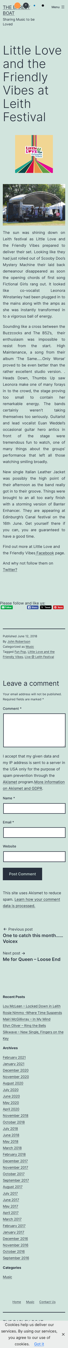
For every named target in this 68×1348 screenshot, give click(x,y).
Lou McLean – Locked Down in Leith (32, 1006)
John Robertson (18, 641)
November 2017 (15, 1167)
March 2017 (12, 1219)
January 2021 (13, 1064)
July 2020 (11, 1090)
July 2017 (10, 1193)
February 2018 (14, 1154)
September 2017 (16, 1180)
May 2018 (10, 1141)
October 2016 (14, 1251)
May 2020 (11, 1103)
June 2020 (11, 1096)
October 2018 (14, 1122)
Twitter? (10, 569)
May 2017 (10, 1206)
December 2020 (16, 1070)
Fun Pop (20, 652)
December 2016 (15, 1239)
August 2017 (12, 1187)
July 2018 (10, 1129)
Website (9, 846)
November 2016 (15, 1245)
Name (9, 798)
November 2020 (16, 1077)
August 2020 (13, 1083)
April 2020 (11, 1109)
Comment (12, 709)
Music (30, 646)
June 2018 (11, 1135)
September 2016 (16, 1258)
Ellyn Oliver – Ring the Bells (24, 1026)
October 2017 (14, 1174)
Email (8, 822)
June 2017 (11, 1200)
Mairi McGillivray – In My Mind (26, 1019)
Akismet (10, 782)
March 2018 (12, 1148)
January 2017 (13, 1232)
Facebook (44, 553)
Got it (39, 1344)
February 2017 (14, 1226)
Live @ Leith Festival (39, 657)
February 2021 (14, 1057)
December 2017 (15, 1161)
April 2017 (11, 1213)
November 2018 (15, 1116)
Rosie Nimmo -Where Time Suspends (32, 1013)
